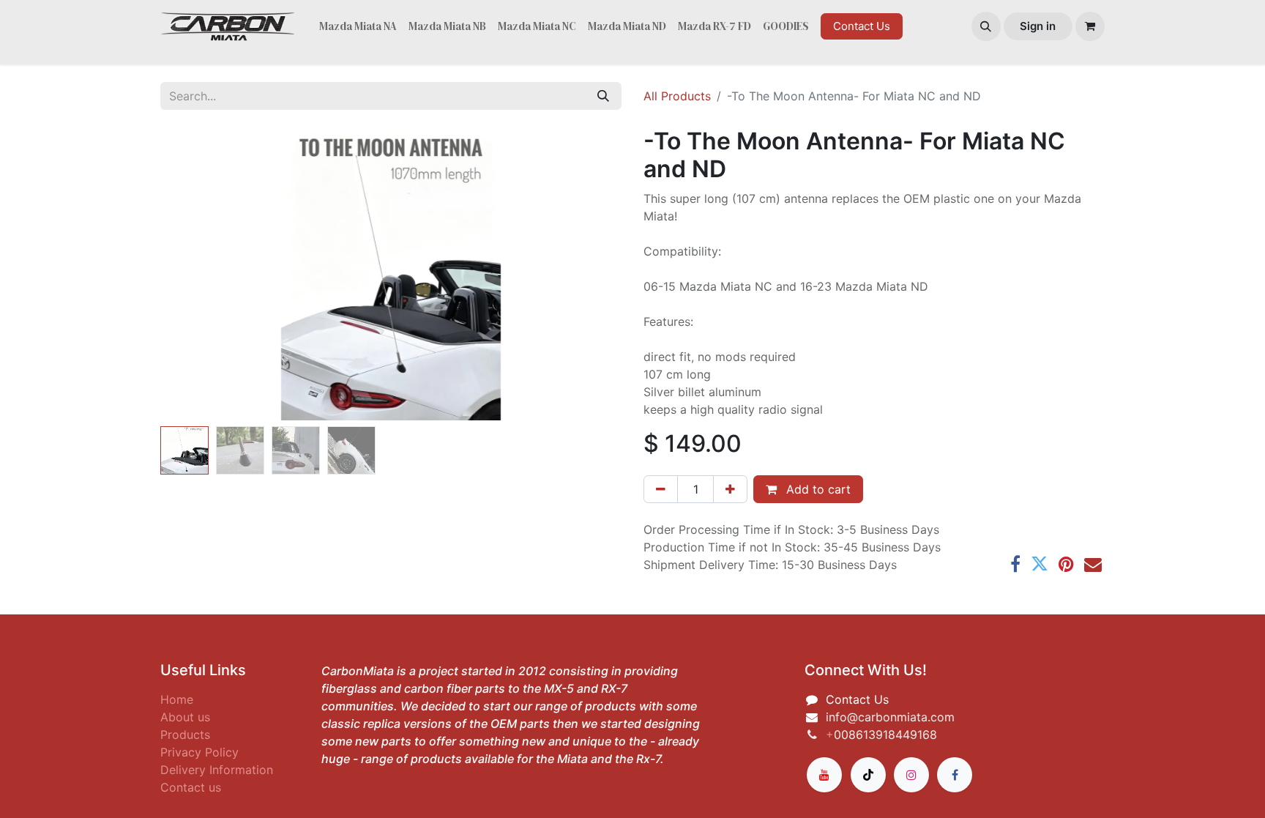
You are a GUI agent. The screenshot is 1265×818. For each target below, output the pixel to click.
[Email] (1093, 564)
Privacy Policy (199, 752)
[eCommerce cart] (1090, 26)
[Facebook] (1015, 564)
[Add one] (730, 489)
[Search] (603, 96)
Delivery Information (216, 769)
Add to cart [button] (817, 489)
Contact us (190, 787)
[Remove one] (660, 489)
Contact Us (861, 26)
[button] (986, 26)
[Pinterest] (1066, 564)
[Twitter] (1039, 564)
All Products (677, 96)
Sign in (1038, 26)
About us (185, 717)
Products (185, 734)
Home (176, 699)
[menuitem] (358, 26)
